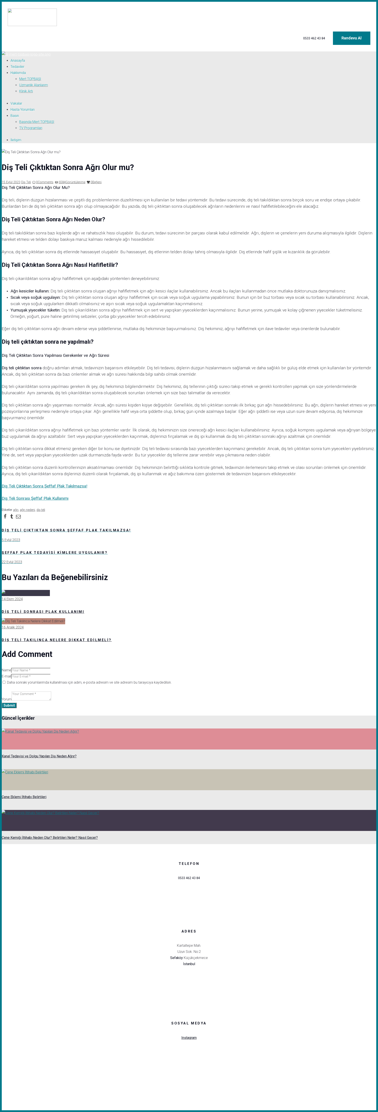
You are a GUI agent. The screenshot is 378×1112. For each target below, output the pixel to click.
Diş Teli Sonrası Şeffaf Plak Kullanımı (35, 498)
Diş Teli (26, 182)
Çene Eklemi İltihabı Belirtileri (24, 797)
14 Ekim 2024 (12, 599)
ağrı (15, 510)
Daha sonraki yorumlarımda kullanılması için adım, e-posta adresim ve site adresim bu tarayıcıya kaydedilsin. (89, 682)
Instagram (189, 1038)
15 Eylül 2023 (11, 182)
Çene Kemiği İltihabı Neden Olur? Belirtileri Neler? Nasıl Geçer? (50, 838)
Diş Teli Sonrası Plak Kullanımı (43, 612)
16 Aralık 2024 (13, 627)
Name (6, 670)
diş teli (41, 510)
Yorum (7, 699)
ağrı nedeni (27, 510)
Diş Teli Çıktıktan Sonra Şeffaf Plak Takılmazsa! (44, 486)
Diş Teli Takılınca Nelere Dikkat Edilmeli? (57, 640)
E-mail (6, 676)
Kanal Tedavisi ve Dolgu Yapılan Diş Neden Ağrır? (39, 756)
